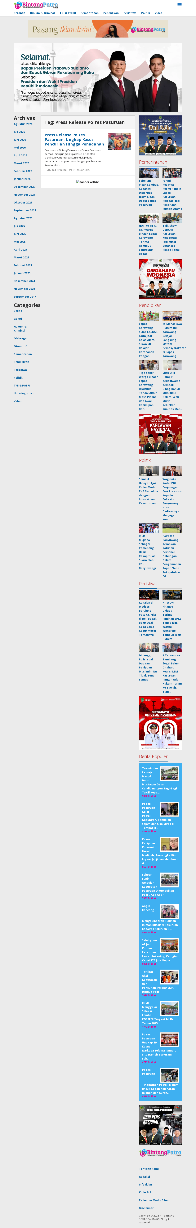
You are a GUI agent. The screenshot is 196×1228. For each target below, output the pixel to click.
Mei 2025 (20, 241)
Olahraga (20, 338)
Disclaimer (146, 1208)
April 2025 (20, 249)
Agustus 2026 (23, 124)
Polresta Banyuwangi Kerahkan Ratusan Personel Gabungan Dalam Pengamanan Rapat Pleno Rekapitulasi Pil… (172, 556)
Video (17, 401)
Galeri (18, 318)
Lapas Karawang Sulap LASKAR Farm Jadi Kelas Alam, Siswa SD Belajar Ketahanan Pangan (148, 340)
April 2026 (20, 155)
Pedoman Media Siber (154, 1200)
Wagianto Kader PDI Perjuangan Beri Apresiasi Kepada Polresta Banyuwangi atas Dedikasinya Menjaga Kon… (172, 499)
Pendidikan (21, 362)
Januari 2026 (22, 179)
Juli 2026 (19, 132)
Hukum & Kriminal (56, 170)
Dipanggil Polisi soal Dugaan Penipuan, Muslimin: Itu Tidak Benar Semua (148, 667)
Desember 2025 (24, 187)
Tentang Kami (149, 1169)
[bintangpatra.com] (36, 5)
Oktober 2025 (23, 202)
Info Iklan (145, 1184)
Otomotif (20, 346)
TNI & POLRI (22, 385)
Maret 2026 (21, 163)
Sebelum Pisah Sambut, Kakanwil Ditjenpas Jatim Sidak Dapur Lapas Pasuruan (149, 193)
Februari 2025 (23, 265)
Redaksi (144, 1176)
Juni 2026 (20, 139)
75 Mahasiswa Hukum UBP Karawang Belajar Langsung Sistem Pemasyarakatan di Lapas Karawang (174, 340)
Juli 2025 (19, 226)
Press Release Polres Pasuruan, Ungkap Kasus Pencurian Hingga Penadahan (74, 139)
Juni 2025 (20, 234)
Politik (18, 377)
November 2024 (24, 289)
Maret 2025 (21, 257)
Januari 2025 (22, 273)
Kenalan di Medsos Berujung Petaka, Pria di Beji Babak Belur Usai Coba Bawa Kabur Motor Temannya (148, 618)
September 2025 (25, 210)
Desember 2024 (24, 281)
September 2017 (25, 296)
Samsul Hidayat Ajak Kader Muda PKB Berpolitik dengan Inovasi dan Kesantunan (148, 491)
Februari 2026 (23, 171)
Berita (18, 311)
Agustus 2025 (23, 218)
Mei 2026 (20, 147)
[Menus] (179, 5)
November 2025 (24, 194)
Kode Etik (145, 1192)
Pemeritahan (23, 354)
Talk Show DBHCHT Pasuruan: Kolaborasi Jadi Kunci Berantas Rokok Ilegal (171, 238)
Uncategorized (24, 393)
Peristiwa (20, 370)
